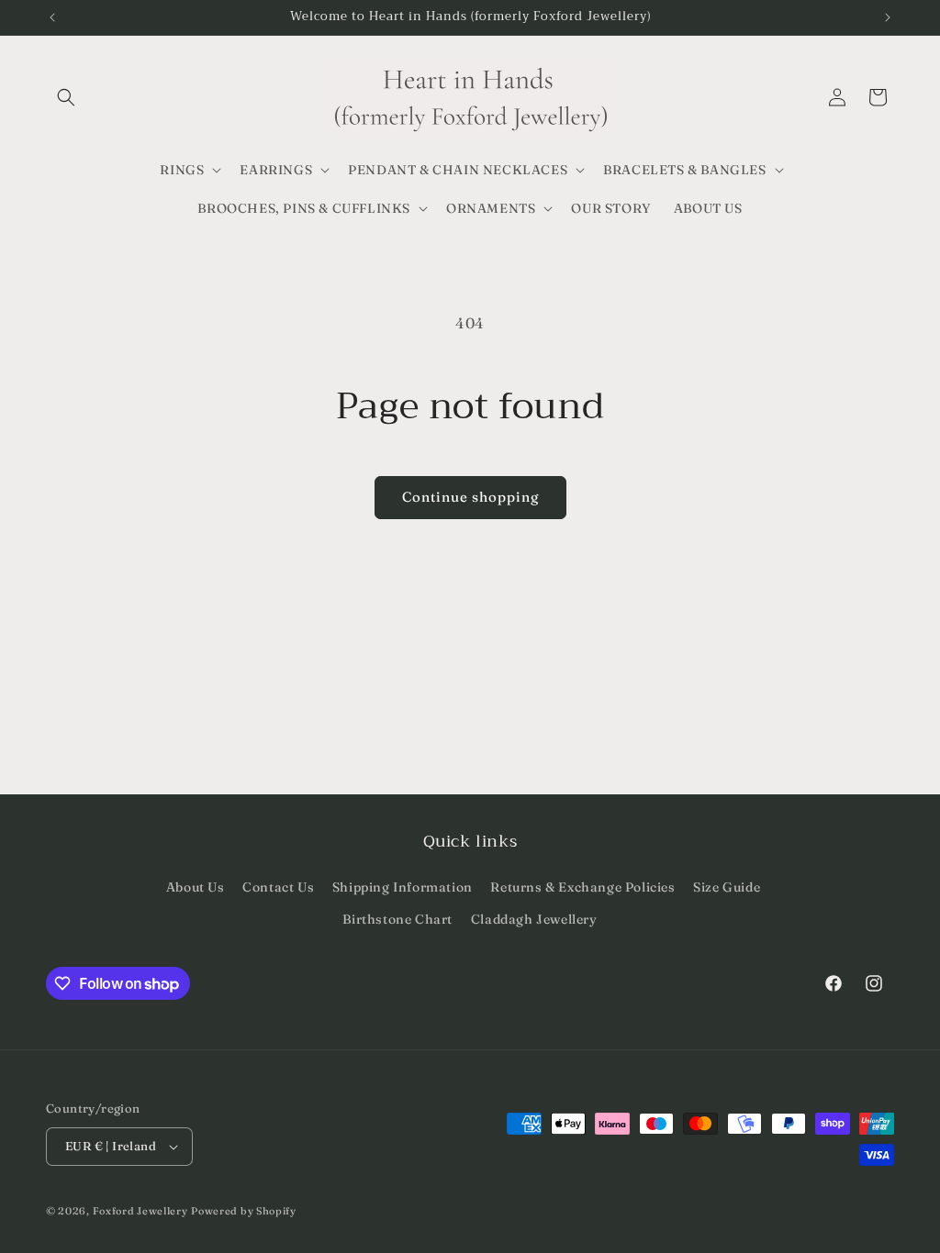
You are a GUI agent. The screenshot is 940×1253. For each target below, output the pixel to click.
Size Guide (726, 887)
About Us (195, 887)
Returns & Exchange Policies (582, 887)
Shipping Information (402, 887)
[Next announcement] (887, 17)
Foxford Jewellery (140, 1210)
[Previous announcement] (52, 17)
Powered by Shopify (244, 1210)
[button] (66, 97)
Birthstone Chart (397, 919)
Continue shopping (470, 496)
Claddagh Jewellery (534, 919)
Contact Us (278, 887)
